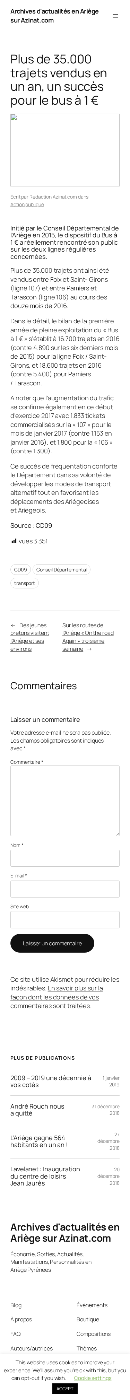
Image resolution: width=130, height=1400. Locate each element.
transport (24, 583)
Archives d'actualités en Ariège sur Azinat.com (65, 1232)
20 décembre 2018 (108, 1176)
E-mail (18, 875)
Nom (17, 845)
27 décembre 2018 (108, 1141)
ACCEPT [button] (65, 1388)
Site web (19, 906)
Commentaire (26, 762)
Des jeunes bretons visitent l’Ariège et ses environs (29, 637)
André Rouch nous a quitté (37, 1110)
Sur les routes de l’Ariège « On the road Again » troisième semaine (88, 637)
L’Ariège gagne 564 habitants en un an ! (39, 1141)
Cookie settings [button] (93, 1378)
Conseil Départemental (61, 569)
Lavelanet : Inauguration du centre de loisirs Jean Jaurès (45, 1176)
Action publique (27, 204)
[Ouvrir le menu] (115, 16)
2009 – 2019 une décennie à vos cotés (50, 1081)
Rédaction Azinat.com (53, 196)
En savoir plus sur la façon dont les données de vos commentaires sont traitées (56, 997)
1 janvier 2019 (111, 1081)
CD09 (20, 569)
